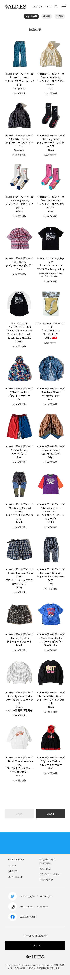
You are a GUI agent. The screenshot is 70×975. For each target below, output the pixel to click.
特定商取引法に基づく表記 (47, 861)
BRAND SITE (15, 876)
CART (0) (37, 6)
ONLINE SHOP (16, 859)
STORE (12, 865)
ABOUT (12, 871)
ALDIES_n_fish (27, 896)
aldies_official (26, 906)
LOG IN (49, 6)
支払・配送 (45, 868)
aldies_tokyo (42, 906)
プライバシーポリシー (51, 874)
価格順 (46, 16)
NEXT (50, 814)
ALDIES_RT (45, 896)
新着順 (59, 16)
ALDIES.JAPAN (28, 916)
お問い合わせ (46, 879)
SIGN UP (35, 945)
